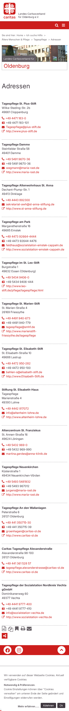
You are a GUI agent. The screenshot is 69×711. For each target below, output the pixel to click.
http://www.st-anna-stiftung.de (26, 208)
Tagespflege (40, 39)
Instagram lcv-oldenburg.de (19, 650)
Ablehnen (48, 705)
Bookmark (16, 628)
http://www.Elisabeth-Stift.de (25, 376)
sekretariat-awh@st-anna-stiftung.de (30, 204)
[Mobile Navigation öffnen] (63, 25)
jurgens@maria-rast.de (21, 490)
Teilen (4, 636)
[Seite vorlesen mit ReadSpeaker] (4, 628)
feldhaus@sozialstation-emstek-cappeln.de (34, 245)
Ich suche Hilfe (34, 35)
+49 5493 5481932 (18, 481)
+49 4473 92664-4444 (20, 236)
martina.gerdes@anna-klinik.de (26, 453)
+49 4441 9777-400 (18, 604)
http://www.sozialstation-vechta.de (29, 617)
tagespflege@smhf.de (20, 327)
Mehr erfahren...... (28, 706)
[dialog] (35, 691)
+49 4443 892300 (17, 200)
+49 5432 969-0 (16, 445)
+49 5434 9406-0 (17, 277)
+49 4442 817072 (17, 408)
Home (20, 35)
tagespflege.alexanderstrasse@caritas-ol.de (35, 567)
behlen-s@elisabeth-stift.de (24, 372)
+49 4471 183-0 (15, 118)
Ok (61, 705)
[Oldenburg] (34, 53)
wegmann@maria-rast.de (22, 168)
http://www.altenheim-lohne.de (26, 417)
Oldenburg (17, 66)
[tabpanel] (34, 59)
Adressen (56, 39)
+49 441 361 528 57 (18, 563)
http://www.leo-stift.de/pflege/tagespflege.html (22, 288)
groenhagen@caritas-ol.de (23, 531)
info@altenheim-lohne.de (22, 413)
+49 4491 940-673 (17, 318)
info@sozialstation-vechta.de (25, 613)
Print (23, 628)
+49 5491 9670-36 (17, 159)
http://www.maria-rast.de (22, 172)
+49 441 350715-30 (18, 522)
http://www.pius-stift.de (21, 131)
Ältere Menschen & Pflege (16, 39)
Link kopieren (10, 628)
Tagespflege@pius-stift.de (23, 127)
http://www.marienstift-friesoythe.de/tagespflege (19, 333)
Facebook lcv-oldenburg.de (8, 650)
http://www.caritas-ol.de (22, 535)
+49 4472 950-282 (18, 363)
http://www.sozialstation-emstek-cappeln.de (35, 249)
